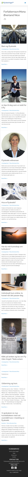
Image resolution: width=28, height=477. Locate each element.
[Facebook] (12, 468)
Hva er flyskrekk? (8, 202)
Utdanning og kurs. (9, 383)
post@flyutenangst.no (14, 463)
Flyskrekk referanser (10, 160)
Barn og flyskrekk (8, 46)
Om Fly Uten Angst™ (14, 451)
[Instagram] (15, 468)
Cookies (14, 457)
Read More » (4, 64)
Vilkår (14, 453)
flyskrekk (3, 423)
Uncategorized (4, 49)
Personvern (14, 455)
